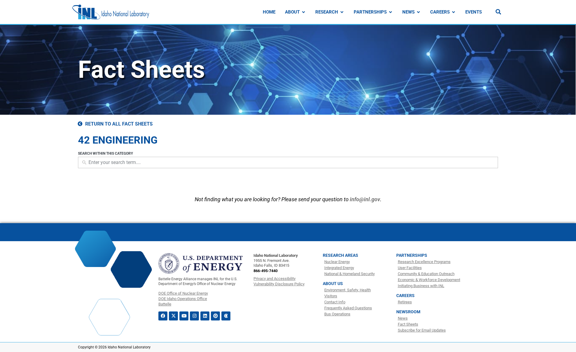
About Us (333, 283)
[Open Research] (342, 12)
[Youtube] (183, 315)
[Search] (498, 11)
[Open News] (418, 12)
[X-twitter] (173, 315)
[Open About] (303, 12)
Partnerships (411, 255)
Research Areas (340, 255)
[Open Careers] (453, 12)
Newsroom (408, 311)
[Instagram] (194, 315)
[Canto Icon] (225, 315)
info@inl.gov (365, 199)
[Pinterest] (215, 315)
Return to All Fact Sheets (119, 124)
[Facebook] (162, 315)
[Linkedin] (204, 315)
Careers (405, 295)
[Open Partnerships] (390, 12)
